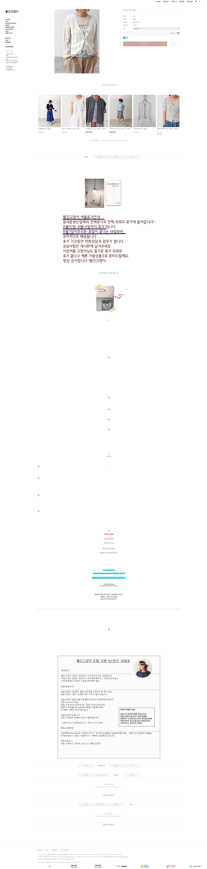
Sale (7, 31)
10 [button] (107, 140)
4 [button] (96, 140)
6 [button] (100, 140)
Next (175, 112)
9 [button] (106, 140)
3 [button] (94, 140)
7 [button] (102, 140)
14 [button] (115, 140)
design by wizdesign (72, 862)
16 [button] (119, 140)
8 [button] (104, 140)
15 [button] (117, 140)
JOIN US (166, 1)
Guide (47, 850)
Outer (7, 19)
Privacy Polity (64, 850)
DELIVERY (9, 68)
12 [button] (111, 140)
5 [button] (98, 140)
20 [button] (127, 140)
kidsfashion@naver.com (68, 857)
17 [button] (121, 140)
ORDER (181, 1)
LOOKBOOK (9, 47)
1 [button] (90, 140)
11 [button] (109, 140)
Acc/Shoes (9, 29)
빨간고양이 (11, 11)
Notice (8, 38)
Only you (8, 33)
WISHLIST (173, 43)
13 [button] (113, 140)
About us (40, 850)
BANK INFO (10, 66)
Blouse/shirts (10, 23)
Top (6, 21)
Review (8, 42)
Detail (86, 157)
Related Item (101, 157)
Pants (7, 25)
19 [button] (125, 140)
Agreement (54, 850)
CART (174, 1)
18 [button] (123, 140)
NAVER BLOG (10, 70)
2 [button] (92, 140)
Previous (42, 112)
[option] (49, 114)
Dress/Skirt (9, 27)
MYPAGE (190, 1)
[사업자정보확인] (123, 857)
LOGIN (158, 1)
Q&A (7, 40)
